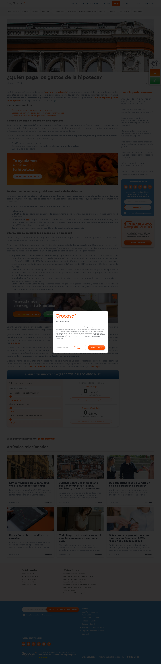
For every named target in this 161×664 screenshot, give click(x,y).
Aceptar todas (97, 347)
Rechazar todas (78, 347)
